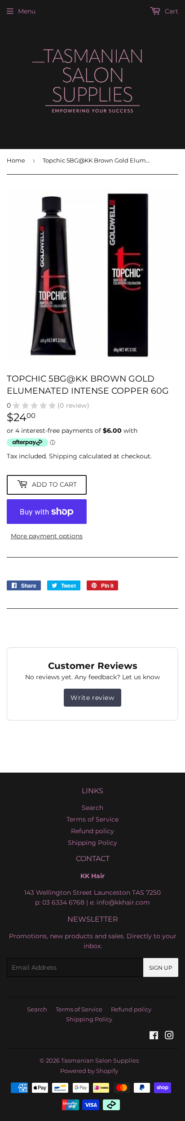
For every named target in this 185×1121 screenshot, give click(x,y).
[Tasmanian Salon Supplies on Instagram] (169, 1037)
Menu (26, 11)
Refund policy (92, 831)
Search (92, 808)
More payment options (47, 536)
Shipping (63, 456)
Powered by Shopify (89, 1070)
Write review (92, 698)
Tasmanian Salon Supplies (100, 1060)
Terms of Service (92, 819)
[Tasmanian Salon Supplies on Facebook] (154, 1037)
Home (16, 160)
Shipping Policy (92, 843)
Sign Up (160, 967)
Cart (170, 11)
